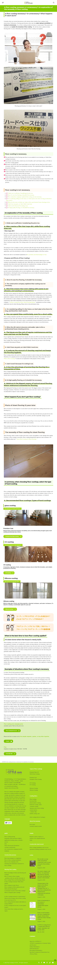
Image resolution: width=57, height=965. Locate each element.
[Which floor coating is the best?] (28, 627)
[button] (3, 2)
